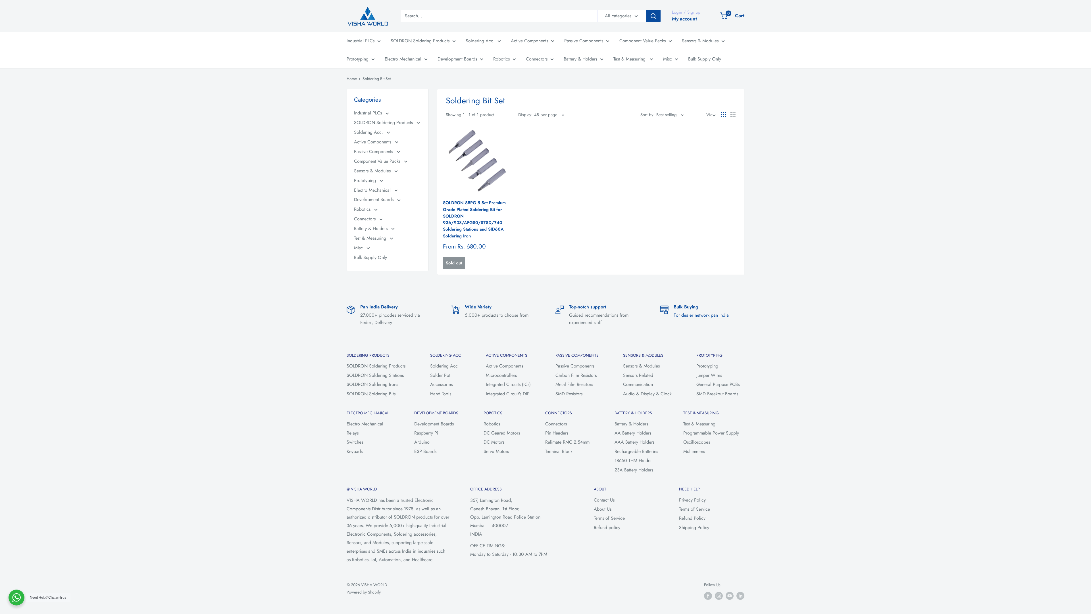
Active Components (529, 40)
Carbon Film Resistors (576, 375)
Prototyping (357, 59)
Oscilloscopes (696, 442)
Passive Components (583, 40)
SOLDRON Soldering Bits (371, 393)
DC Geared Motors (502, 433)
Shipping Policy (694, 527)
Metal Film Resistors (574, 384)
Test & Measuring (630, 59)
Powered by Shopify (364, 592)
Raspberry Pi (426, 433)
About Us (602, 509)
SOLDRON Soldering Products (420, 40)
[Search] (653, 16)
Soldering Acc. (480, 40)
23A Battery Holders (634, 470)
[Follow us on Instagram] (719, 596)
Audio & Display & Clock (647, 393)
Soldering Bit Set (377, 79)
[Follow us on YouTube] (730, 596)
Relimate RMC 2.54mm (567, 442)
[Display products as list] (733, 114)
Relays (353, 433)
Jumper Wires (709, 375)
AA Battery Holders (633, 433)
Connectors (536, 59)
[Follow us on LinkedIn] (740, 596)
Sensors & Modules (700, 40)
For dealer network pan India (701, 315)
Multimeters (694, 451)
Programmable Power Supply (711, 433)
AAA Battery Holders (634, 442)
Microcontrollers (501, 375)
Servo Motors (496, 451)
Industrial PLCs (360, 40)
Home (352, 79)
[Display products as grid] (723, 114)
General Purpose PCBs (718, 384)
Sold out (454, 263)
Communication (638, 384)
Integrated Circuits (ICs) (508, 384)
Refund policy (607, 527)
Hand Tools (440, 393)
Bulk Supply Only (704, 59)
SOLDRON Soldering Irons (372, 384)
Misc (667, 59)
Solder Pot (440, 375)
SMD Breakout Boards (717, 393)
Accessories (441, 384)
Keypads (355, 451)
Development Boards (457, 59)
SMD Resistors (568, 393)
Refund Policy (692, 518)
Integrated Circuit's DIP (508, 393)
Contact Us (604, 500)
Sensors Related (638, 375)
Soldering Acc (444, 366)
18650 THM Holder (633, 460)
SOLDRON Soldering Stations (375, 375)
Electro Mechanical (403, 59)
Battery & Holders (580, 59)
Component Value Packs (642, 40)
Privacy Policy (692, 500)
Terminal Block (558, 451)
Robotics (501, 59)
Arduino (422, 442)
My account (684, 18)
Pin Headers (556, 433)
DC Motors (494, 442)
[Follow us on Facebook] (708, 596)
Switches (355, 442)
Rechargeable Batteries (636, 451)
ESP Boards (425, 451)
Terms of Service (609, 518)
